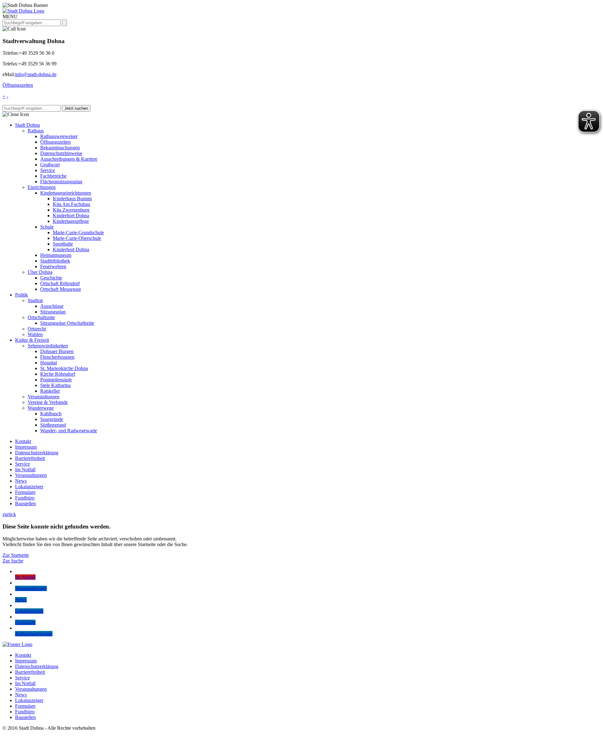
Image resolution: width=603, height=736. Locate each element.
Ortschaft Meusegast (60, 289)
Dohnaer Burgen (56, 351)
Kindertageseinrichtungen (65, 193)
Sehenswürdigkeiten (48, 345)
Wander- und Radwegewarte (68, 430)
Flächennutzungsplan (61, 181)
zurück (9, 514)
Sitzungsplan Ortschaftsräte (67, 323)
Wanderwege (41, 408)
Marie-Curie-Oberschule (77, 238)
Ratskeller (50, 391)
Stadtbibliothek (55, 260)
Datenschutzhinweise (61, 153)
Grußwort (50, 164)
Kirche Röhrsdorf (57, 374)
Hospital (48, 362)
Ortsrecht (37, 328)
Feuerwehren (53, 266)
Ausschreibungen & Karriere (68, 159)
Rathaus (36, 130)
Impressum (26, 447)
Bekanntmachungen (60, 147)
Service (47, 170)
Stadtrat (35, 300)
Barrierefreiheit (30, 458)
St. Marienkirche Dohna (64, 368)
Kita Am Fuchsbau (71, 204)
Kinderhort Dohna (71, 215)
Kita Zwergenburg (71, 210)
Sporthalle (63, 243)
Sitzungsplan (53, 311)
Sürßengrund (53, 425)
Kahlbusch (51, 413)
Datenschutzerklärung (36, 452)
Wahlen (35, 334)
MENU (10, 16)
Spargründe (51, 419)
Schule (47, 227)
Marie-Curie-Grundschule (78, 232)
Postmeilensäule (56, 379)
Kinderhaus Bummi (72, 198)
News (21, 481)
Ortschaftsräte (41, 317)
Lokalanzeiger (29, 486)
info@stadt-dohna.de (36, 74)
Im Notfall (25, 469)
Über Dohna (40, 272)
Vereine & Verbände (48, 402)
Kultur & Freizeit (32, 340)
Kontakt (23, 441)
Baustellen (25, 503)
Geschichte (51, 277)
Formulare (25, 492)
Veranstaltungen (43, 396)
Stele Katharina (55, 385)
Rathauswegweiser (59, 136)
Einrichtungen (42, 187)
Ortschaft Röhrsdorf (60, 283)
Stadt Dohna (27, 125)
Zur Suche (13, 560)
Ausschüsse (51, 306)
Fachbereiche (53, 176)
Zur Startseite (16, 555)
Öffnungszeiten (18, 85)
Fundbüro (25, 498)
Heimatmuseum (55, 255)
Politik (21, 294)
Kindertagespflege (71, 221)
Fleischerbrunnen (57, 357)
